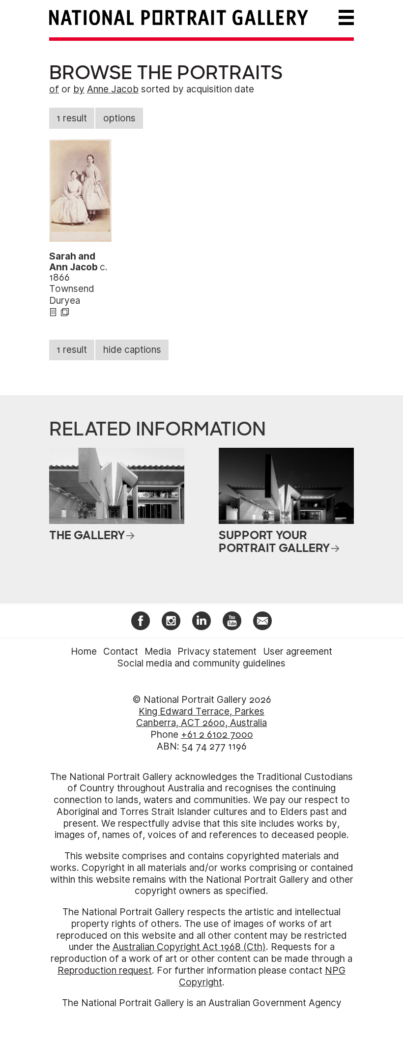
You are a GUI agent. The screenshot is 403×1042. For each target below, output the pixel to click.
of (54, 89)
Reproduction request (105, 970)
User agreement (297, 651)
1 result (72, 118)
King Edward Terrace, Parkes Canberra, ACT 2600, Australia (201, 717)
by (79, 89)
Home (84, 651)
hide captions (132, 349)
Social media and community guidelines (201, 663)
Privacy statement (217, 651)
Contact (120, 651)
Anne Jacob (113, 89)
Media (157, 651)
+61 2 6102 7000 (217, 734)
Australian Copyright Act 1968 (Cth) (189, 947)
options (119, 118)
